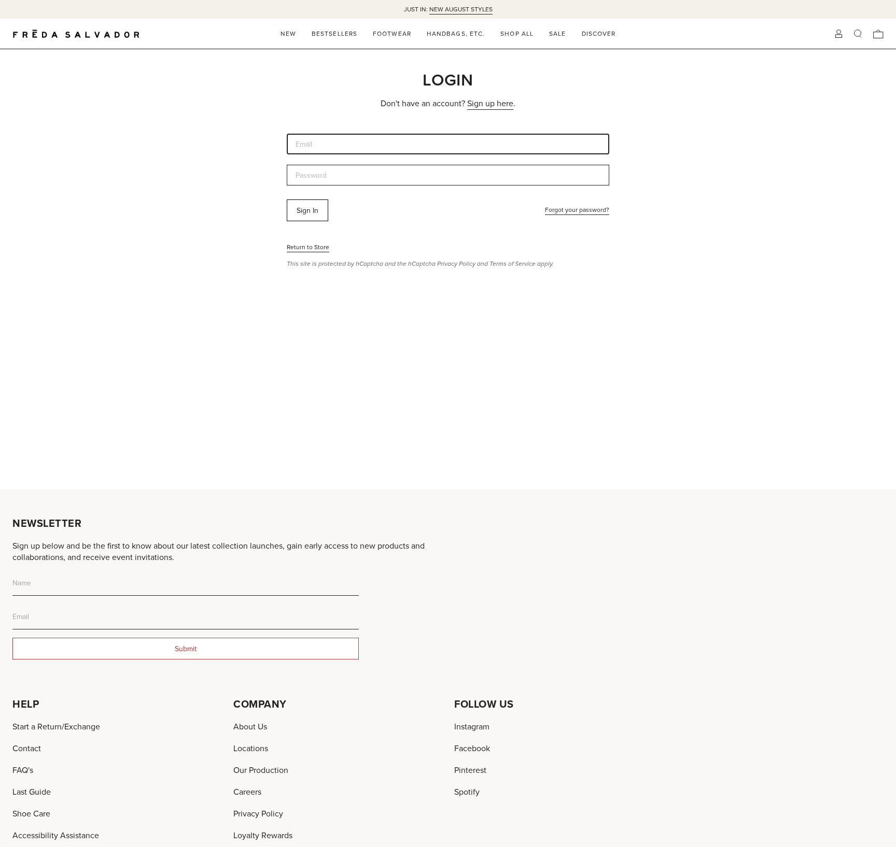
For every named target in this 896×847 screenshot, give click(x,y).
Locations (250, 748)
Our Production (260, 770)
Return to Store (308, 246)
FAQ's (22, 770)
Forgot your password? (577, 209)
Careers (247, 791)
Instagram (471, 726)
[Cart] (878, 34)
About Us (250, 726)
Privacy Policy (456, 263)
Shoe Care (31, 813)
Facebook (472, 748)
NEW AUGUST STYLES (461, 9)
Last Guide (31, 791)
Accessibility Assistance (55, 835)
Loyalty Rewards (262, 835)
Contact (26, 748)
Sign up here (490, 103)
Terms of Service (512, 263)
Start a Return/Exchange (56, 726)
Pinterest (470, 770)
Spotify (467, 791)
